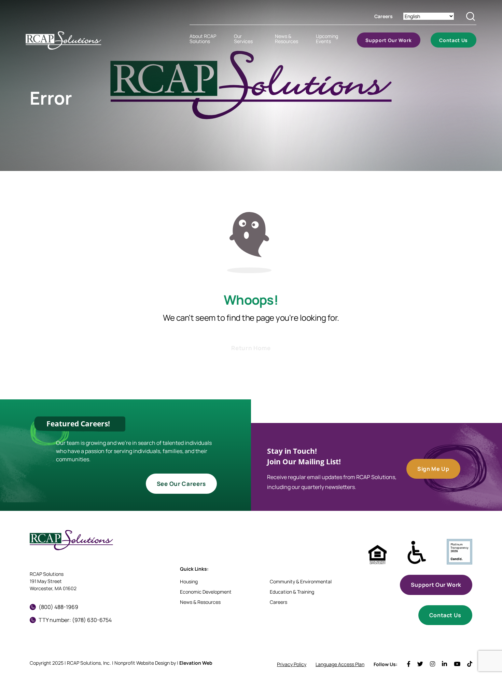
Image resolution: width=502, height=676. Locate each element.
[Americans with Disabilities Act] (416, 553)
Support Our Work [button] (436, 584)
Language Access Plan (340, 664)
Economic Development (206, 591)
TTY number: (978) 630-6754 (75, 620)
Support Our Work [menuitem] (388, 40)
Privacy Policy (291, 664)
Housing (189, 581)
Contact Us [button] (445, 615)
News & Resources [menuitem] (286, 38)
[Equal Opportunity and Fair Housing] (377, 555)
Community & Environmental (301, 581)
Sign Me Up (433, 469)
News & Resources (200, 602)
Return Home (250, 348)
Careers (383, 16)
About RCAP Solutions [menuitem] (203, 38)
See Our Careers (181, 484)
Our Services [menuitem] (243, 38)
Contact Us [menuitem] (453, 40)
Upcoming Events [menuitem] (327, 38)
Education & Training (292, 591)
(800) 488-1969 (58, 607)
